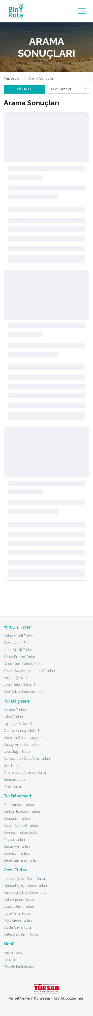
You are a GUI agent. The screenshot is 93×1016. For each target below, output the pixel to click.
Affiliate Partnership (19, 966)
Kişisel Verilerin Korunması (30, 998)
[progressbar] (46, 137)
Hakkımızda (13, 953)
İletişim (9, 959)
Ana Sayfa (11, 78)
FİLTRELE (24, 89)
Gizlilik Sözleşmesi (69, 998)
